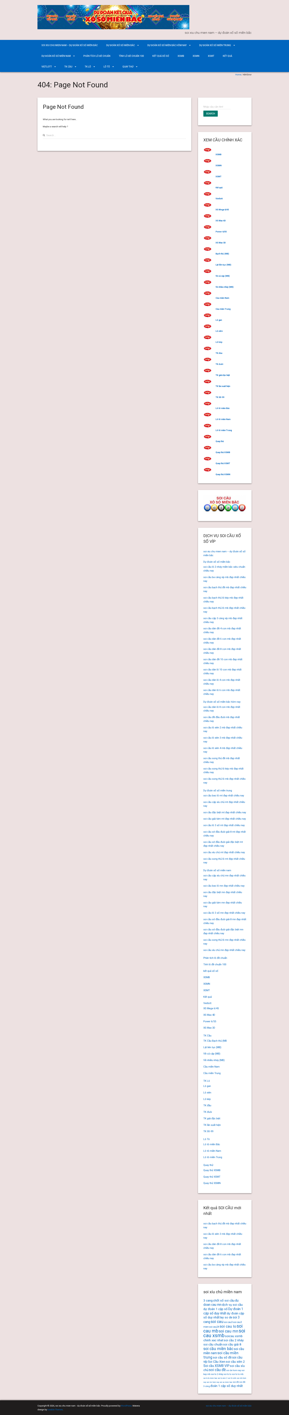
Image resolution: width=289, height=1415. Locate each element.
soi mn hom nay (213, 1382)
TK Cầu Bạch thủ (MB (215, 1040)
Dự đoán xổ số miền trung (215, 45)
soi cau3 (228, 1322)
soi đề (236, 1382)
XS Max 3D (221, 243)
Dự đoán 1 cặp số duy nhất (223, 1311)
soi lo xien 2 (222, 1378)
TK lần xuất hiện (223, 386)
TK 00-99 (220, 397)
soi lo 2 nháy (217, 1374)
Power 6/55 (221, 232)
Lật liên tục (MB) (223, 265)
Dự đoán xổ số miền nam (56, 56)
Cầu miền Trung (223, 309)
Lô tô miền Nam (223, 419)
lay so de (226, 1317)
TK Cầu (68, 66)
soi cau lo (228, 1326)
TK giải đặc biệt (223, 375)
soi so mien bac (226, 1382)
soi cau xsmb (224, 1333)
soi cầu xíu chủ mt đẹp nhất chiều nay (224, 852)
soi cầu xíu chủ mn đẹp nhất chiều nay (224, 950)
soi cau (217, 1321)
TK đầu (219, 353)
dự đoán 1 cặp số (215, 1309)
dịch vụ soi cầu (232, 1305)
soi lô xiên (232, 1378)
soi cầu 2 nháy (234, 1340)
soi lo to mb (238, 1374)
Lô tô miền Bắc (223, 408)
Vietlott (46, 66)
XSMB (181, 56)
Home (238, 74)
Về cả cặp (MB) (223, 276)
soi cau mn (228, 1331)
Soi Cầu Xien (216, 1362)
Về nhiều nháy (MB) (224, 287)
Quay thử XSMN (223, 474)
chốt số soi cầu (223, 1300)
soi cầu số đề (222, 1357)
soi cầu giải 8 (232, 1344)
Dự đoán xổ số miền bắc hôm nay (167, 45)
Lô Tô (107, 66)
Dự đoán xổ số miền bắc (120, 45)
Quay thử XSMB (223, 452)
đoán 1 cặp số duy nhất (226, 1386)
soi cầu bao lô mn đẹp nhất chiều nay (224, 885)
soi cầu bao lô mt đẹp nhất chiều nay (223, 795)
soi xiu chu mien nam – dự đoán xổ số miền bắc (69, 45)
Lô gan (219, 320)
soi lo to (227, 1374)
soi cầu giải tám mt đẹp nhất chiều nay (224, 818)
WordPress (126, 1405)
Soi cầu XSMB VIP (216, 1366)
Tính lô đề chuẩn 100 (131, 56)
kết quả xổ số (160, 56)
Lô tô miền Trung (224, 430)
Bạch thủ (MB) (222, 254)
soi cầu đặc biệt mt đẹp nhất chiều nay (224, 812)
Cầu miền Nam (222, 298)
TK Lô (88, 66)
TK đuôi (219, 364)
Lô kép (219, 342)
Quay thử (127, 66)
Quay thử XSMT (223, 463)
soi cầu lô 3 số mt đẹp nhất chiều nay (224, 825)
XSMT (211, 56)
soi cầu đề (217, 1370)
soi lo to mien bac (210, 1378)
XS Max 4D (221, 221)
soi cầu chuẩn (213, 1344)
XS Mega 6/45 (222, 209)
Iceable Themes (55, 1409)
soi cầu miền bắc (218, 1348)
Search (210, 113)
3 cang (208, 1300)
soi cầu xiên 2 (235, 1362)
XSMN (196, 56)
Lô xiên (219, 331)
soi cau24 (214, 1326)
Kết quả (227, 56)
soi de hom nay (233, 1370)
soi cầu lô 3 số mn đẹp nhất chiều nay (224, 912)
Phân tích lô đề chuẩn (96, 56)
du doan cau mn (220, 1303)
